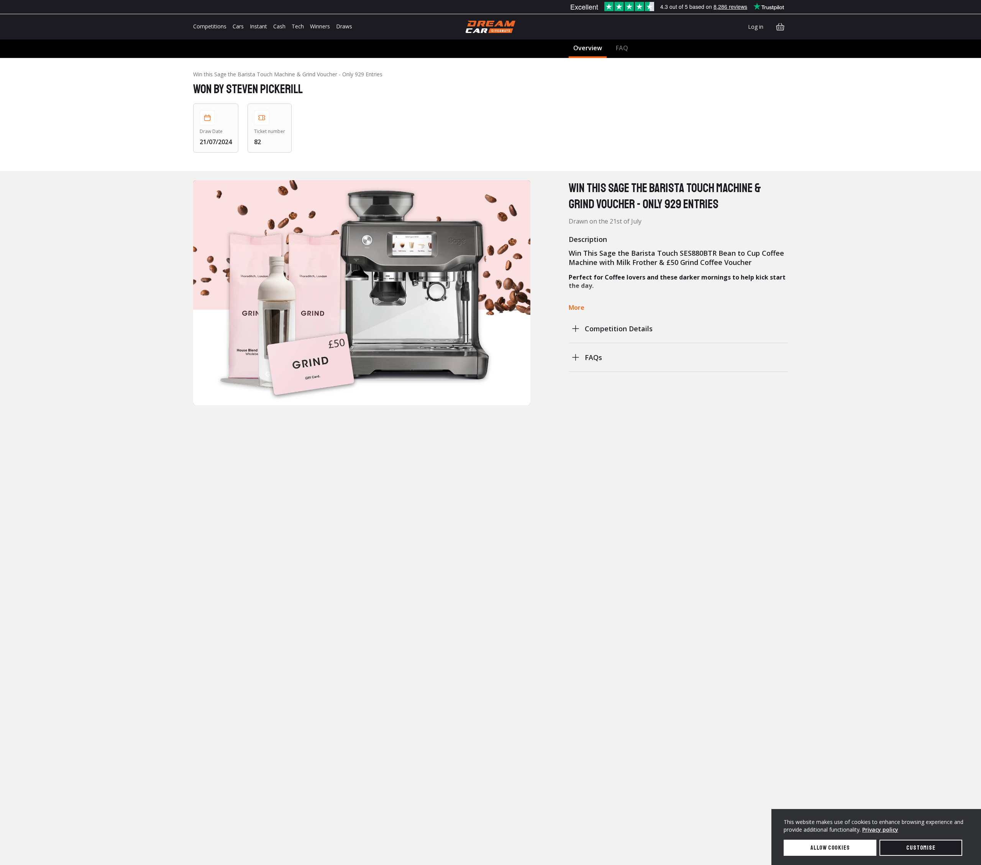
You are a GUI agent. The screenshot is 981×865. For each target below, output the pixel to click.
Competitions (209, 26)
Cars (238, 26)
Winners (320, 26)
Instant (258, 26)
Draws (344, 26)
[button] (361, 292)
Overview (587, 48)
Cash (279, 26)
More (576, 307)
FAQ (622, 48)
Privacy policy (880, 829)
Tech (298, 26)
